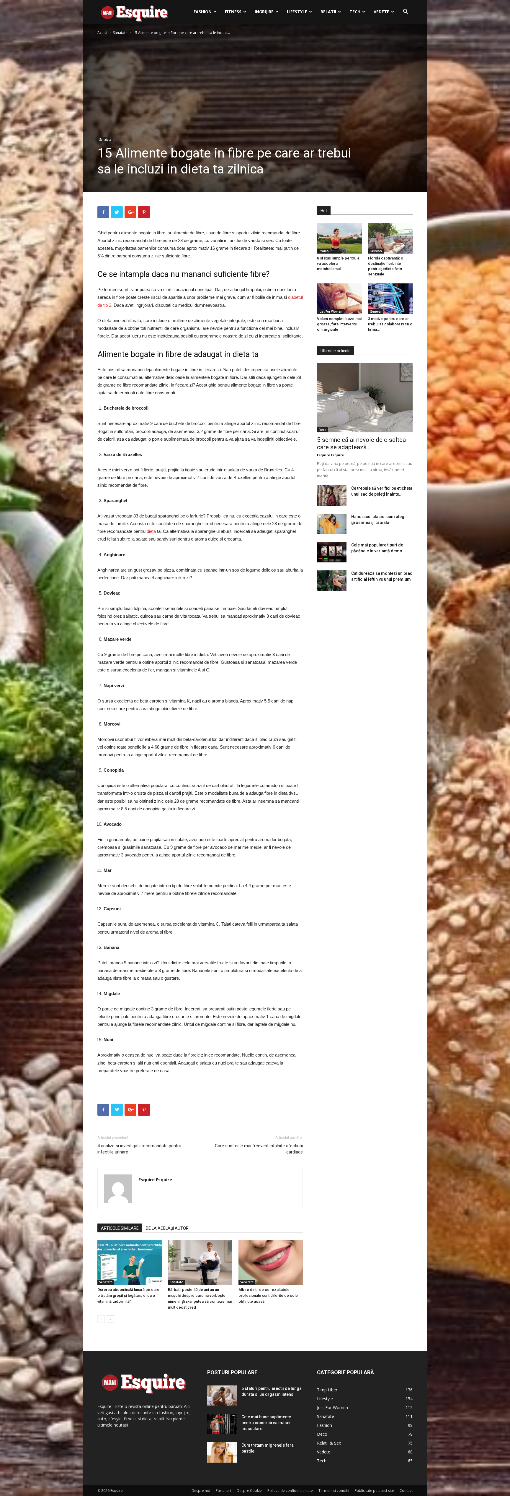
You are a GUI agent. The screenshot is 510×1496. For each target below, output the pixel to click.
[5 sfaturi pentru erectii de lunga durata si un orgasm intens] (222, 1395)
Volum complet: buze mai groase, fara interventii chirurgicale (339, 324)
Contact (406, 1490)
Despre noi (201, 1490)
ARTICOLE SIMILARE (120, 1228)
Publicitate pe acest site (374, 1490)
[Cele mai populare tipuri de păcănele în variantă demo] (331, 552)
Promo (324, 251)
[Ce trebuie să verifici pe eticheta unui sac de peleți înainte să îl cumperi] (331, 495)
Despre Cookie (249, 1490)
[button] (405, 12)
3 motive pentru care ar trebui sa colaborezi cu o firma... (390, 324)
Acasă (102, 32)
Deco (322, 430)
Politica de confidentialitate (290, 1490)
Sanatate (120, 32)
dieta (151, 531)
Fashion (203, 11)
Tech (354, 11)
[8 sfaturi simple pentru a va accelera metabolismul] (339, 238)
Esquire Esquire (155, 1179)
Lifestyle (297, 11)
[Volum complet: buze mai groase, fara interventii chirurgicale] (339, 298)
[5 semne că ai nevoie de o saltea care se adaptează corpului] (365, 397)
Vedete (381, 11)
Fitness (233, 11)
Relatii (328, 11)
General (376, 311)
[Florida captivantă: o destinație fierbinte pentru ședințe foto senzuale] (390, 238)
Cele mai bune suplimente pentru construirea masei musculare (266, 1422)
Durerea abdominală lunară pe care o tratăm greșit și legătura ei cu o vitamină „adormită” (128, 1295)
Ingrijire (264, 11)
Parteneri (223, 1490)
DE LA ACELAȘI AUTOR (167, 1228)
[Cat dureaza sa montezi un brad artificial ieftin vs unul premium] (331, 580)
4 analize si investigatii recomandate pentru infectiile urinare (139, 1149)
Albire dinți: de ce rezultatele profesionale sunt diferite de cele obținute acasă (268, 1295)
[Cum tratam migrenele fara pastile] (222, 1452)
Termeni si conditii (333, 1490)
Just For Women (330, 311)
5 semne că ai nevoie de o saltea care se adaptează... (361, 443)
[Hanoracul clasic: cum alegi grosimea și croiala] (331, 524)
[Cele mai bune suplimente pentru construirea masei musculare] (222, 1424)
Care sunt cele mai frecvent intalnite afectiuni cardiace (259, 1149)
